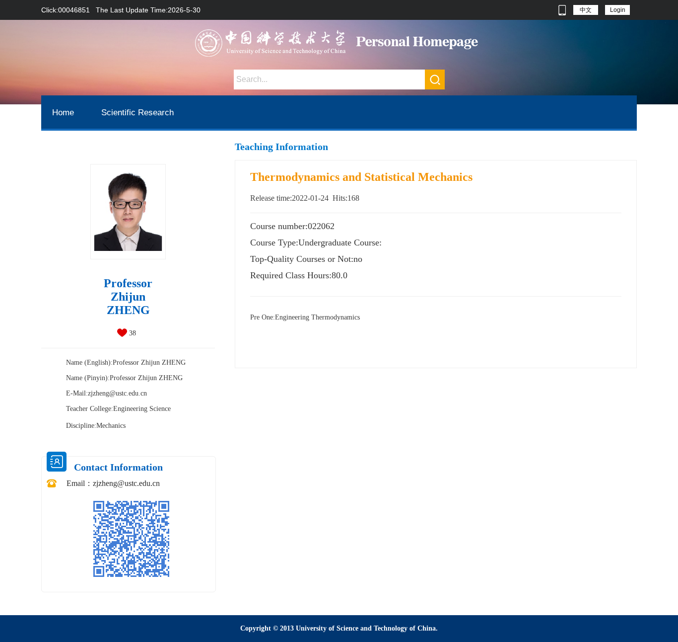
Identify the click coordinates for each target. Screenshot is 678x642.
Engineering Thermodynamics (305, 317)
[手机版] (562, 10)
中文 (586, 9)
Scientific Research (137, 112)
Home (63, 112)
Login (617, 9)
